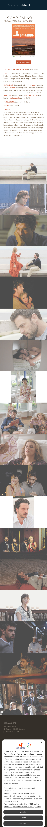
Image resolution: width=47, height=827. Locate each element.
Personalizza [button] (23, 823)
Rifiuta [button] (23, 818)
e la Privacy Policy (33, 807)
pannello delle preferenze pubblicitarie (19, 775)
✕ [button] (41, 742)
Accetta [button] (23, 812)
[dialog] (23, 783)
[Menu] (40, 5)
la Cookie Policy (19, 807)
